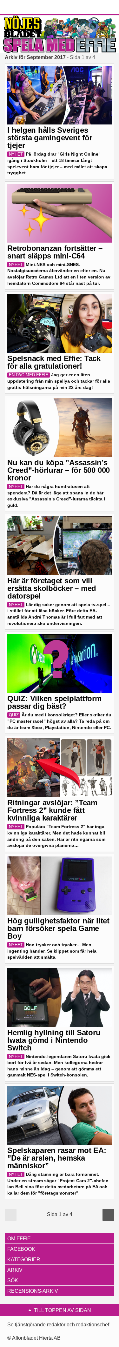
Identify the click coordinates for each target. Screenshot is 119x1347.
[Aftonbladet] (28, 7)
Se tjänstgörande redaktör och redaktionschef (58, 1324)
